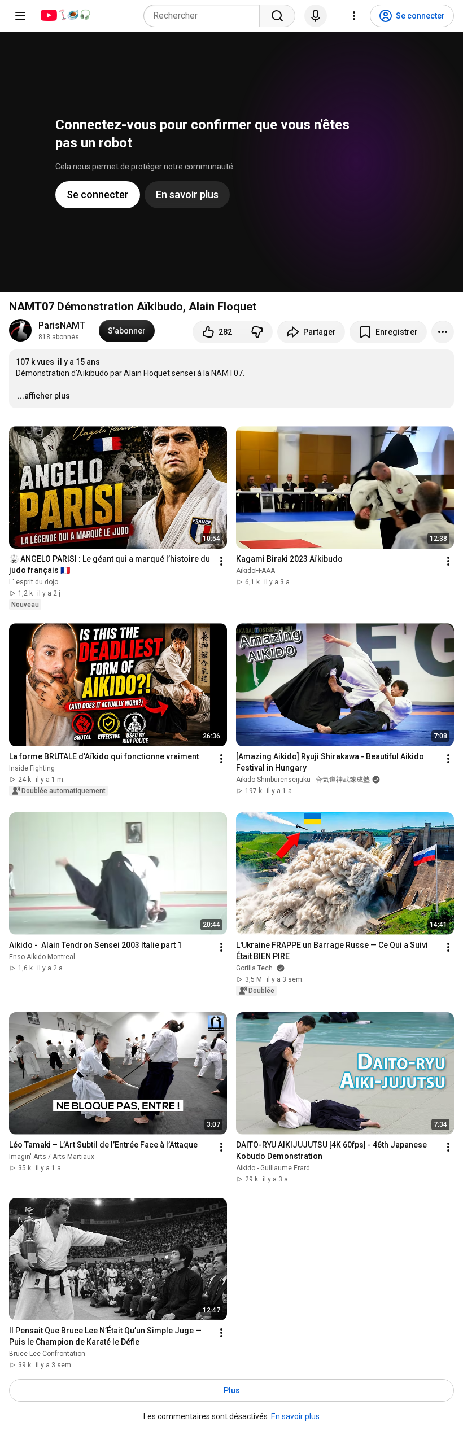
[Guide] (20, 16)
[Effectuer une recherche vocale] (315, 16)
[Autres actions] (442, 332)
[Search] (277, 16)
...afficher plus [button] (44, 395)
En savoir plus (295, 1416)
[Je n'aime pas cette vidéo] (257, 332)
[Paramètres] (354, 16)
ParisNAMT (61, 325)
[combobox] (205, 16)
